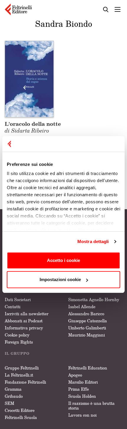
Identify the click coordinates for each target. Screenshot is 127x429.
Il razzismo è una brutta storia (91, 405)
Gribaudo (14, 396)
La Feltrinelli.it (19, 375)
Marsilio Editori (83, 382)
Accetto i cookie (63, 260)
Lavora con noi (82, 415)
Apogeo (75, 375)
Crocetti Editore (20, 410)
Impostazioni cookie (60, 279)
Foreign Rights (19, 342)
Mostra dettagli (93, 241)
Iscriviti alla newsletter (26, 314)
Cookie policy (17, 335)
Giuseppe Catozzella (87, 321)
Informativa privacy (24, 328)
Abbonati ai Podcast (24, 321)
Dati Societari (18, 299)
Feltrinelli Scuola (21, 417)
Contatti (12, 306)
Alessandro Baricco (86, 314)
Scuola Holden (82, 396)
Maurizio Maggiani (86, 335)
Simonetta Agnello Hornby (93, 299)
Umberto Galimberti (87, 328)
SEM (9, 403)
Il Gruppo (17, 353)
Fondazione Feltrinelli (25, 382)
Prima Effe (78, 389)
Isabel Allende (81, 306)
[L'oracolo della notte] (29, 78)
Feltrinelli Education (87, 368)
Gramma (13, 389)
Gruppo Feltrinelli (22, 368)
